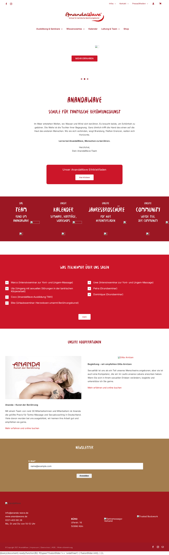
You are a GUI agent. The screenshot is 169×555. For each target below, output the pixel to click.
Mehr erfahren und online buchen (22, 428)
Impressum (34, 547)
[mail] (163, 547)
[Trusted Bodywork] (147, 516)
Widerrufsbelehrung (64, 547)
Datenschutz (45, 547)
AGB (53, 547)
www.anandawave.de (16, 516)
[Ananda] (43, 357)
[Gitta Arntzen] (125, 357)
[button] (43, 283)
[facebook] (153, 547)
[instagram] (158, 547)
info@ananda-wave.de (16, 513)
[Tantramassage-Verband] (117, 518)
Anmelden (84, 476)
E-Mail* (32, 461)
